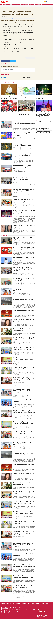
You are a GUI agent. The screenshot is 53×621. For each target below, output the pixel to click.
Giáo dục (5, 4)
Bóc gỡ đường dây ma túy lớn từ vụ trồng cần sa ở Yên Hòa (22, 238)
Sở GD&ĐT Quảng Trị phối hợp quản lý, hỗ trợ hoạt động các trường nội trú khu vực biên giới (23, 379)
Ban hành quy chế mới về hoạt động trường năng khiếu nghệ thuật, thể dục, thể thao (23, 179)
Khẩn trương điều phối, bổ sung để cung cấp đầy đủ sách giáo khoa (24, 432)
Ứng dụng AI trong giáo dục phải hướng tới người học (24, 400)
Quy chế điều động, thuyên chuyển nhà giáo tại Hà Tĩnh (23, 279)
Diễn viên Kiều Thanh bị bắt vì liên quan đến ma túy (24, 320)
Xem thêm (18, 597)
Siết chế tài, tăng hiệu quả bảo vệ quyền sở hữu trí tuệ (42, 129)
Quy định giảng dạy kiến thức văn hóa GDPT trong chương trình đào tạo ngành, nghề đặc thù (24, 123)
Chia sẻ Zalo (14, 61)
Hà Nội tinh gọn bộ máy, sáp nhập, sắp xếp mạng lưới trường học (23, 200)
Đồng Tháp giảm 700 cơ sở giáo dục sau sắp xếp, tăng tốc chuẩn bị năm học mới (24, 411)
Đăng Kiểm (4, 66)
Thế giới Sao (20, 260)
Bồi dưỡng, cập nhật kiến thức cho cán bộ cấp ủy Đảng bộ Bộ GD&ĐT (23, 190)
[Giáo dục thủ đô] (5, 1)
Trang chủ (3, 8)
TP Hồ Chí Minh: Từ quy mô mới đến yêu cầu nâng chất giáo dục (24, 211)
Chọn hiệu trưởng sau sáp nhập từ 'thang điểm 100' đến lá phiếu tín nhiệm (23, 358)
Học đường (38, 4)
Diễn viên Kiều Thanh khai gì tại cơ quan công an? (24, 226)
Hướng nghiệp (17, 4)
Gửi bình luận (5, 74)
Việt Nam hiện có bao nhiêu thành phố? (42, 126)
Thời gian (28, 77)
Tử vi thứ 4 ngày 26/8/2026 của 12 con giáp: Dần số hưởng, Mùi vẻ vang (23, 144)
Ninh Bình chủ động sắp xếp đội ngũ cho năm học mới (24, 338)
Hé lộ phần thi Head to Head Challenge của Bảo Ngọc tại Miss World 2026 (23, 258)
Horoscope (19, 137)
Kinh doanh (22, 4)
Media (42, 4)
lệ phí (17, 66)
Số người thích (32, 77)
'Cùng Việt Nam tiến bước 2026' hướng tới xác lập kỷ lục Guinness (23, 311)
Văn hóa (26, 4)
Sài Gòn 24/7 (14, 604)
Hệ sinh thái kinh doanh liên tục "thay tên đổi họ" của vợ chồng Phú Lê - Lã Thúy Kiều (43, 97)
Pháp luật (19, 228)
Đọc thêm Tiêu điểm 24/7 (8, 82)
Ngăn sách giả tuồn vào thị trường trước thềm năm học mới (24, 329)
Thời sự (8, 4)
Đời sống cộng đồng (32, 4)
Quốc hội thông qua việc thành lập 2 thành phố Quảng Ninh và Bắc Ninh (43, 132)
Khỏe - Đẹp (12, 4)
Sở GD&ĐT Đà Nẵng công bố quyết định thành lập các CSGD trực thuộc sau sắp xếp (24, 167)
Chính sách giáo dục (21, 126)
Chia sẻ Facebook (6, 61)
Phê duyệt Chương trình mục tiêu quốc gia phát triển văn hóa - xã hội (43, 122)
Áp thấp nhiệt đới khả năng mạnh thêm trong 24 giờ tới (26, 96)
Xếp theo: (24, 77)
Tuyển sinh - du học (21, 292)
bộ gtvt (14, 66)
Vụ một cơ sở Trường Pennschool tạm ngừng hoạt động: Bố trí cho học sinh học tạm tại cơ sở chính (23, 299)
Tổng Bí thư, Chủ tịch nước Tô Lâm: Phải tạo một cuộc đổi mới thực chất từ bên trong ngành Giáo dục (9, 97)
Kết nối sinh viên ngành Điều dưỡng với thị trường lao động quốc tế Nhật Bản (23, 348)
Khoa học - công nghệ (21, 403)
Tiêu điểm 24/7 (14, 8)
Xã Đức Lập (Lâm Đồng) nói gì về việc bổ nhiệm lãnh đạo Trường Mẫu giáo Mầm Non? (24, 155)
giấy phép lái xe (10, 66)
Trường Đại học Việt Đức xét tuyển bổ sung (23, 289)
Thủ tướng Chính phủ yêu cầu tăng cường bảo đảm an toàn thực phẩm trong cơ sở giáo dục (26, 113)
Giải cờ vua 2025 (4, 604)
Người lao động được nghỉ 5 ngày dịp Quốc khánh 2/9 (8, 112)
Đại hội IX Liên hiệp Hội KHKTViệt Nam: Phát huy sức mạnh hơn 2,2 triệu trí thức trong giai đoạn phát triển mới (43, 136)
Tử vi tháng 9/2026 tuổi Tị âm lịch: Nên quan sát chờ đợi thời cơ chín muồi (23, 248)
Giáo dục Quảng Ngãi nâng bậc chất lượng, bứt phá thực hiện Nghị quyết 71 (23, 422)
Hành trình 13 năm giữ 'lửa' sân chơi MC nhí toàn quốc (24, 368)
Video (10, 604)
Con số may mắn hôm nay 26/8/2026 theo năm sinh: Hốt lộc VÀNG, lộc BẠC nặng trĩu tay (23, 134)
